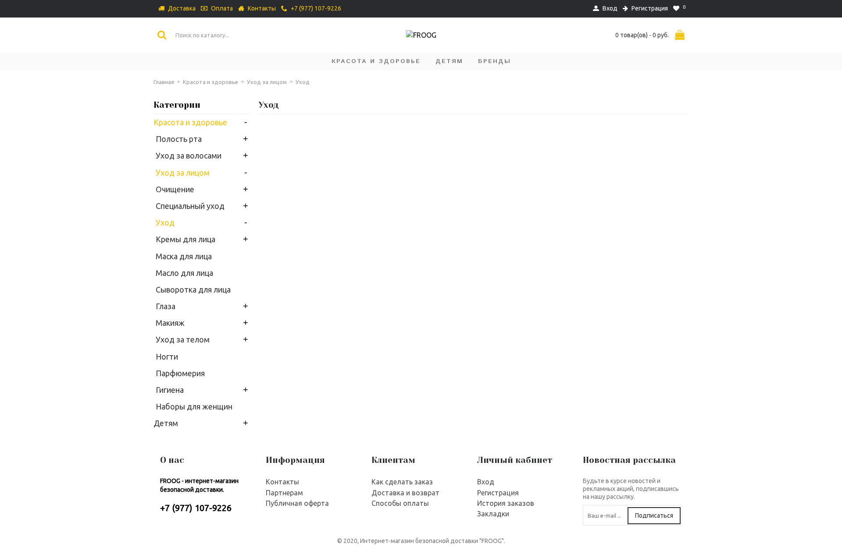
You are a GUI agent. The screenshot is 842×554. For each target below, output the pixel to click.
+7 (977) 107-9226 (196, 508)
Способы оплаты (400, 503)
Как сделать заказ (402, 482)
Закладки (493, 514)
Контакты (282, 482)
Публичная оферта (297, 503)
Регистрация (498, 493)
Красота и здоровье (210, 82)
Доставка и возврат (405, 493)
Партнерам (284, 493)
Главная (163, 82)
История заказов (505, 503)
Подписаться (654, 515)
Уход (303, 82)
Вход (485, 482)
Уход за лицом (267, 82)
